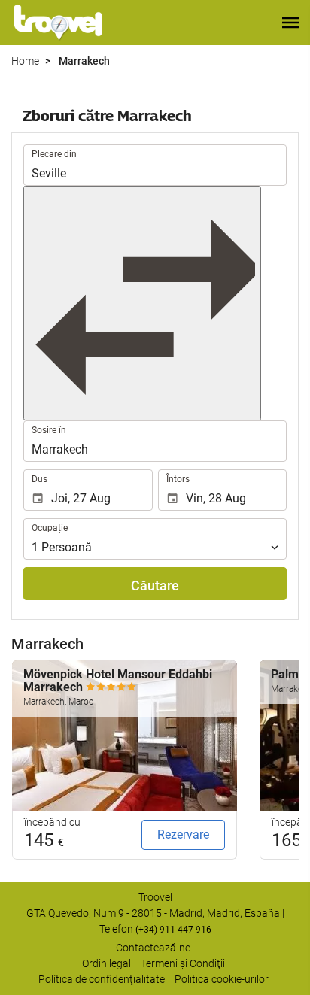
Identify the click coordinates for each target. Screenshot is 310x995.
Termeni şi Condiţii (183, 963)
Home (25, 61)
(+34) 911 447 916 (173, 929)
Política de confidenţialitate (101, 979)
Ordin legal (106, 963)
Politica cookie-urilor (222, 979)
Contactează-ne (153, 948)
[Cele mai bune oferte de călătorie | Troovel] (58, 22)
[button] (290, 22)
